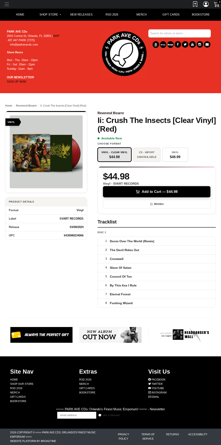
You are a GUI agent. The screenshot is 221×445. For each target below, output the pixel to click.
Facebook (158, 379)
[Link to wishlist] (195, 5)
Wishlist (159, 204)
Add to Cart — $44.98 (160, 191)
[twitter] (185, 44)
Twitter (157, 383)
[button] (50, 15)
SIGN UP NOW (16, 81)
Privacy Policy (123, 436)
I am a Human (110, 415)
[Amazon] (155, 44)
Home (8, 105)
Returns (172, 434)
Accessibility (197, 434)
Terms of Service (148, 436)
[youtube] (192, 44)
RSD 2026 (112, 14)
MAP (56, 36)
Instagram (159, 392)
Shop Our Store (21, 383)
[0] (217, 5)
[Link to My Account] (206, 5)
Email (155, 396)
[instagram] (200, 44)
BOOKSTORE (201, 14)
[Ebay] (163, 44)
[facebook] (178, 44)
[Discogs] (170, 44)
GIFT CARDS (171, 14)
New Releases (81, 14)
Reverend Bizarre (26, 105)
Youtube (157, 388)
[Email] (207, 44)
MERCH (141, 14)
